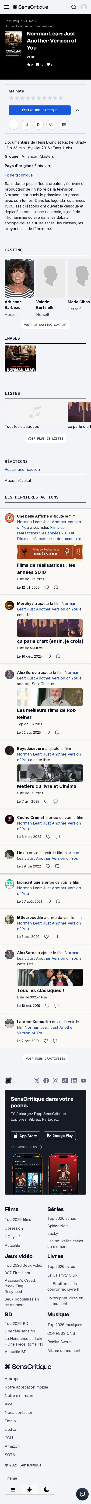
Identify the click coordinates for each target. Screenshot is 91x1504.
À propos (13, 1378)
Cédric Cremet (30, 817)
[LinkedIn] (74, 1082)
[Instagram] (55, 1082)
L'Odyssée (14, 1236)
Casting (14, 250)
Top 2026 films (18, 1219)
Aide (8, 1404)
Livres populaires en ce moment (65, 1301)
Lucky (52, 1233)
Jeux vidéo (19, 1256)
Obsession (14, 1228)
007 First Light (17, 1272)
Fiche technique (19, 175)
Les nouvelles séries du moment (65, 1244)
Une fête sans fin (20, 1331)
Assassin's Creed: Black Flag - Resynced (20, 1286)
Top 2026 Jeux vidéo (23, 1265)
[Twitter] (37, 1082)
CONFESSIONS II (63, 1333)
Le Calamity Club (62, 1275)
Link (20, 852)
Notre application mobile (26, 1387)
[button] (83, 7)
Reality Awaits (59, 1341)
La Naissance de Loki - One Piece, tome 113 (24, 1341)
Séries (55, 1209)
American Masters (37, 156)
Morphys (25, 603)
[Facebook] (46, 1082)
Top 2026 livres (61, 1266)
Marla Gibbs (79, 301)
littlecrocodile (30, 917)
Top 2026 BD (16, 1323)
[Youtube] (83, 1082)
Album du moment (63, 1350)
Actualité (12, 1245)
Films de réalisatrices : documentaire (49, 538)
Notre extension (19, 1395)
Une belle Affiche (33, 516)
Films (29, 21)
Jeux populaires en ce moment (22, 1302)
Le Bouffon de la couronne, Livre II (63, 1286)
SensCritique (13, 21)
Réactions (16, 461)
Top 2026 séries (61, 1218)
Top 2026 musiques (64, 1324)
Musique (58, 1314)
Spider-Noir (57, 1226)
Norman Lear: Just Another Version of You (31, 26)
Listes (12, 393)
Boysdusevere (30, 748)
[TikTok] (65, 1082)
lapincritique (28, 882)
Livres (55, 1256)
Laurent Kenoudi (32, 1021)
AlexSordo (27, 672)
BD (8, 1314)
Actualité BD (16, 1351)
